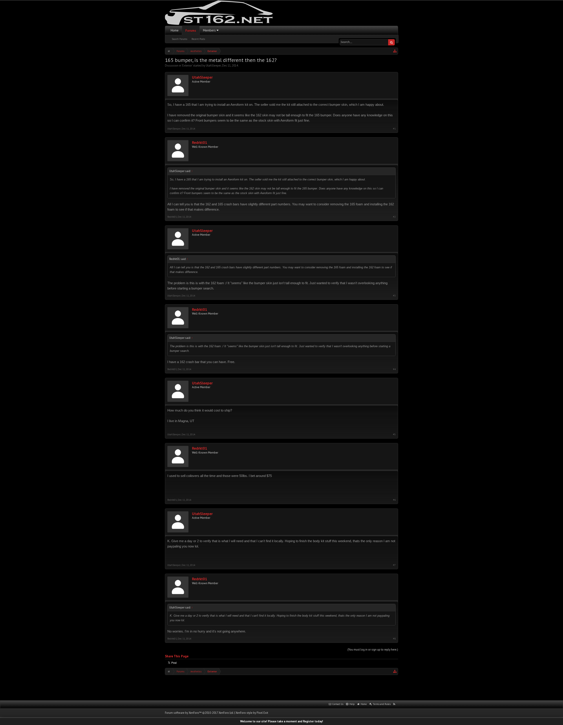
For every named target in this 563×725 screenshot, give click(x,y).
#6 (394, 500)
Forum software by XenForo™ (199, 713)
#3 (394, 295)
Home (175, 30)
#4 (394, 369)
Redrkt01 (199, 142)
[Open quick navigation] (395, 51)
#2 (394, 216)
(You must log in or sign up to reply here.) (372, 649)
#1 (394, 128)
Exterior (187, 65)
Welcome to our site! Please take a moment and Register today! (281, 721)
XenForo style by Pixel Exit (252, 713)
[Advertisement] (281, 687)
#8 (394, 638)
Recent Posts (198, 39)
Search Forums (179, 39)
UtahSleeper (213, 65)
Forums (190, 30)
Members (209, 30)
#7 (394, 565)
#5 (394, 434)
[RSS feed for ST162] (394, 704)
